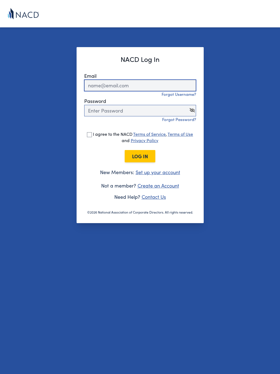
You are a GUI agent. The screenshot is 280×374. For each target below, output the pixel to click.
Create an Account (158, 185)
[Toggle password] (192, 110)
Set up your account (158, 172)
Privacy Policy (144, 140)
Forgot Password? (179, 119)
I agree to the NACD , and (142, 137)
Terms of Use (180, 134)
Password (95, 101)
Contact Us (154, 197)
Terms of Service (149, 134)
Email (90, 76)
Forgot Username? (179, 94)
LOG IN (140, 156)
